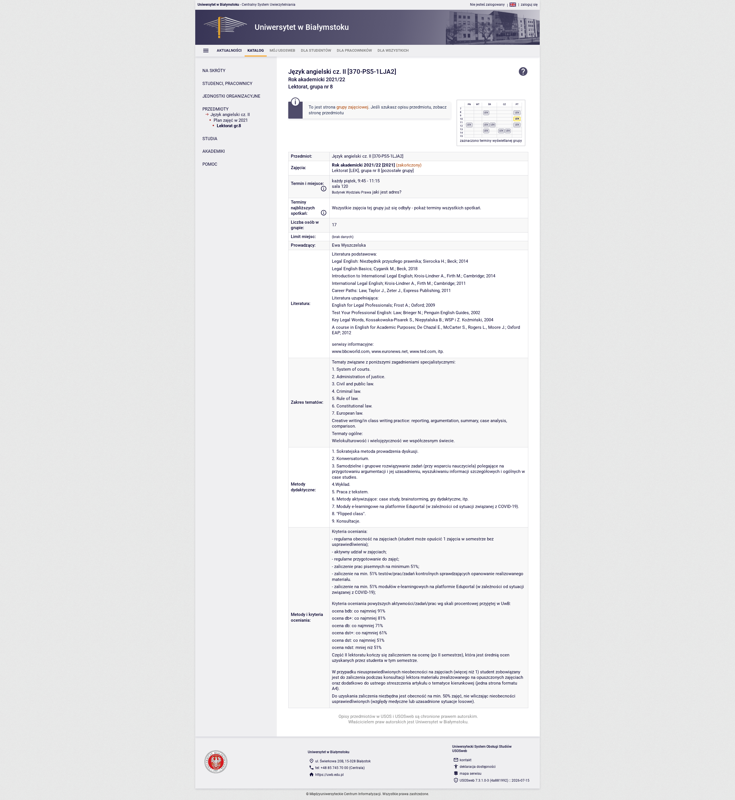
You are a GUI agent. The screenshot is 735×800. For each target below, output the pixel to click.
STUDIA (209, 138)
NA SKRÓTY (213, 70)
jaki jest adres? (386, 192)
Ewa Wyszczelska (349, 245)
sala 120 (340, 186)
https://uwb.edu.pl (329, 775)
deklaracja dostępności (478, 767)
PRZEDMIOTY (215, 109)
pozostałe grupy (397, 170)
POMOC (209, 164)
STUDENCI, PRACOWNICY (227, 83)
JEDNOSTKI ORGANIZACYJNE (231, 96)
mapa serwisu (470, 774)
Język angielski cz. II (230, 114)
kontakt (465, 760)
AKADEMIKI (213, 151)
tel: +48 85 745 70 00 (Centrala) (340, 768)
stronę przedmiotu (326, 112)
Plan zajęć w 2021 (231, 120)
